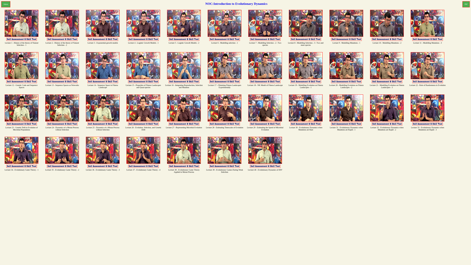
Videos (5, 4)
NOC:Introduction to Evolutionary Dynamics (236, 4)
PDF (466, 4)
